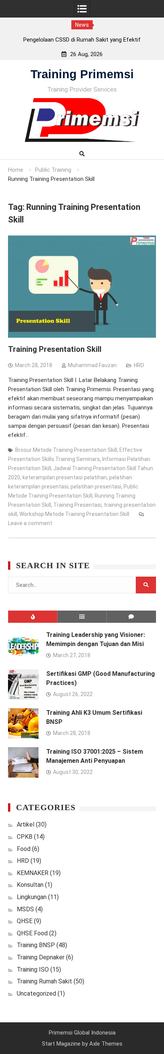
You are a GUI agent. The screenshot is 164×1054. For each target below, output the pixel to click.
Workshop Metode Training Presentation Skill (74, 514)
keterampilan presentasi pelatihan (65, 477)
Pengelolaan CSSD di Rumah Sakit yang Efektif (82, 39)
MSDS (25, 909)
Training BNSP (36, 945)
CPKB (24, 836)
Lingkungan (32, 897)
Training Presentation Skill (54, 349)
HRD (139, 365)
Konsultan (30, 884)
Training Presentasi (77, 505)
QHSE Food (32, 933)
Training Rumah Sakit (44, 981)
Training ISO (33, 969)
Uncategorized (36, 993)
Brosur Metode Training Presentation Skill (66, 450)
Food (24, 849)
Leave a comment (30, 523)
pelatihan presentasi (96, 486)
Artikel (25, 824)
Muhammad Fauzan (92, 365)
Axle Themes (105, 1043)
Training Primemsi (82, 74)
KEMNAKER (32, 873)
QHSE (24, 921)
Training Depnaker (40, 957)
